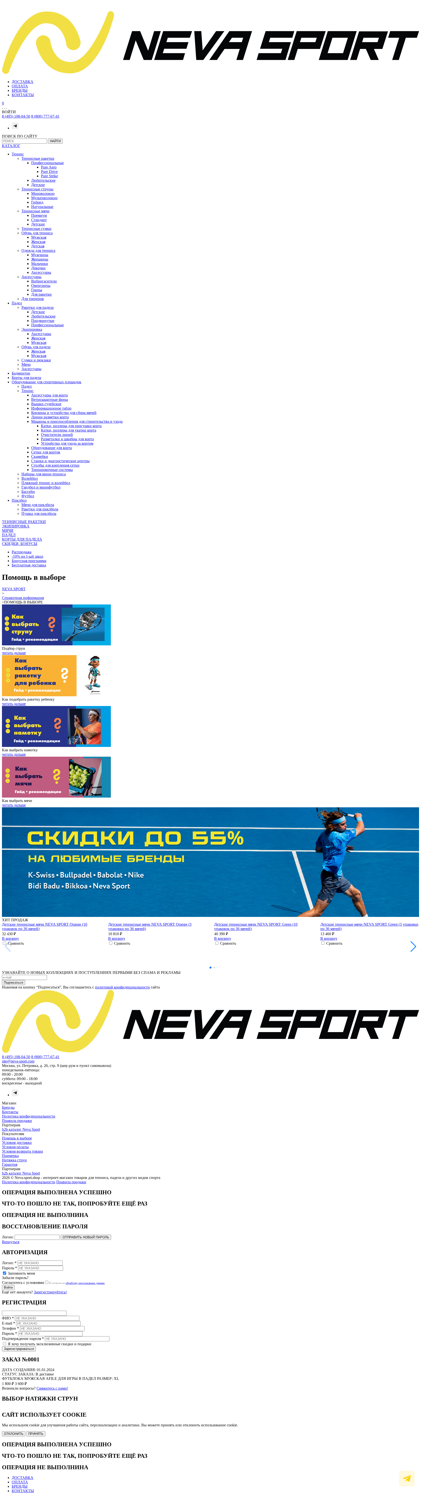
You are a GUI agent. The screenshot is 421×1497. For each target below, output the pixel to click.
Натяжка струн (14, 1160)
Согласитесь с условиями (23, 1282)
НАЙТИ (55, 141)
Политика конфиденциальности (28, 1116)
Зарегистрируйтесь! (50, 1292)
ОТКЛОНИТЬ (13, 1434)
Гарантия (9, 1164)
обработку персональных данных (85, 1282)
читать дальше (14, 653)
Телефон (10, 1328)
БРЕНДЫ (20, 90)
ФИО (8, 1318)
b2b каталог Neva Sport (21, 1129)
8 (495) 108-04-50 (16, 116)
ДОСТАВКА (22, 82)
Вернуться (10, 1242)
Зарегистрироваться (19, 1349)
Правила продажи (17, 1121)
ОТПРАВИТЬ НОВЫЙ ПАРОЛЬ (86, 1237)
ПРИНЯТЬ (35, 1434)
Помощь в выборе (17, 1138)
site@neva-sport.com (18, 1061)
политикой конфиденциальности (122, 987)
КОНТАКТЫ (23, 95)
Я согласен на (77, 1282)
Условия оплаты (15, 1147)
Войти (8, 1287)
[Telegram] (15, 128)
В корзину (10, 938)
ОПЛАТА (20, 86)
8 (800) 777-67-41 (45, 116)
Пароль (9, 1268)
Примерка (10, 1156)
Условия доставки (17, 1142)
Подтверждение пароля (23, 1339)
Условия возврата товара (22, 1151)
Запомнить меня (21, 1273)
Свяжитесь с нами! (52, 1388)
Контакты (10, 1112)
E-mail (8, 1323)
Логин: (8, 1237)
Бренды (8, 1107)
